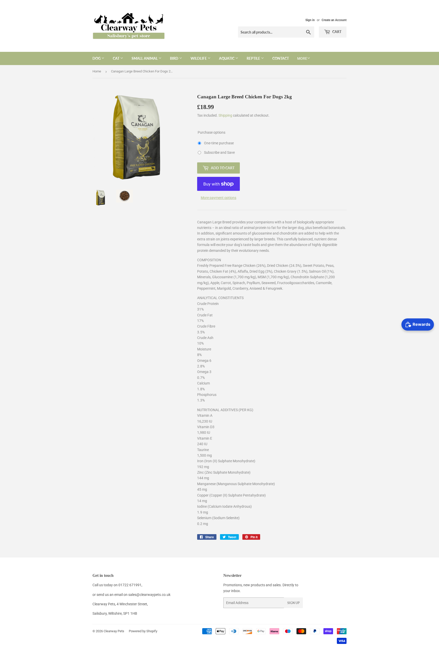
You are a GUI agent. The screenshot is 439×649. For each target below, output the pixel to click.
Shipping (225, 115)
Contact (280, 58)
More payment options (218, 198)
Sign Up (293, 603)
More (302, 58)
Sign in (310, 20)
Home (96, 71)
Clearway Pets (114, 631)
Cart (336, 31)
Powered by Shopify (143, 631)
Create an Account (334, 20)
